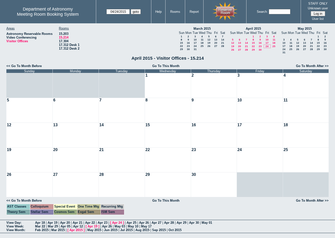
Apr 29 (181, 222)
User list (318, 19)
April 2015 (253, 28)
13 (215, 39)
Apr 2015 (76, 230)
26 (208, 46)
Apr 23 (102, 222)
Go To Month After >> (312, 66)
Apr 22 (90, 222)
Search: (262, 12)
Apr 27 (156, 222)
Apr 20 (65, 222)
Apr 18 (40, 222)
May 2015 (305, 28)
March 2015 (202, 28)
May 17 (146, 226)
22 (181, 46)
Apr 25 (131, 222)
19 (208, 43)
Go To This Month (166, 66)
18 (202, 43)
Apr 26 (144, 222)
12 (208, 39)
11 (202, 39)
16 (188, 43)
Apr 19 (52, 222)
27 (215, 46)
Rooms (175, 12)
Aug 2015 (142, 230)
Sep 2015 (159, 230)
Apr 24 (117, 222)
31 (195, 49)
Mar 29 (53, 226)
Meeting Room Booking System (48, 14)
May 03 (120, 226)
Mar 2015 (58, 230)
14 (222, 39)
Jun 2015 (110, 230)
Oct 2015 (174, 230)
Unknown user (318, 8)
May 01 (207, 222)
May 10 (133, 226)
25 (202, 46)
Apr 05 (65, 226)
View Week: (15, 226)
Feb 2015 (42, 230)
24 (195, 46)
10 (195, 39)
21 (222, 43)
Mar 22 (40, 226)
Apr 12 (78, 226)
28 (222, 46)
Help (158, 12)
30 (188, 49)
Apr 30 (194, 222)
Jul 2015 (126, 230)
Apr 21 (77, 222)
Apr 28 (169, 222)
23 (188, 46)
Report (194, 12)
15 (181, 43)
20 (215, 43)
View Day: (13, 222)
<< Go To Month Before (24, 66)
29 (181, 49)
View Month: (15, 230)
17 (195, 43)
